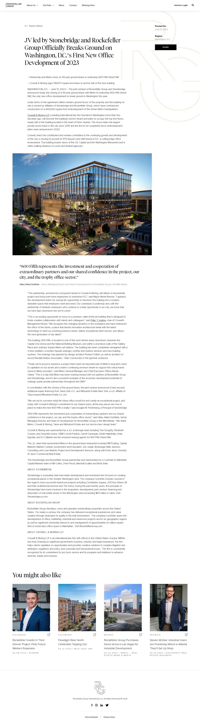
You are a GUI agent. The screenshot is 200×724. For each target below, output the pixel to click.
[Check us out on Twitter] (107, 705)
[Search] (193, 5)
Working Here (88, 5)
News (61, 5)
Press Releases (91, 717)
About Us (31, 5)
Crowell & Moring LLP (38, 115)
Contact (73, 5)
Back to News (36, 26)
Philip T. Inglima (98, 320)
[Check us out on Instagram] (97, 705)
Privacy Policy (109, 717)
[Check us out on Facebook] (93, 705)
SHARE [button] (166, 47)
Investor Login (181, 5)
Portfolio (47, 5)
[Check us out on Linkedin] (103, 705)
